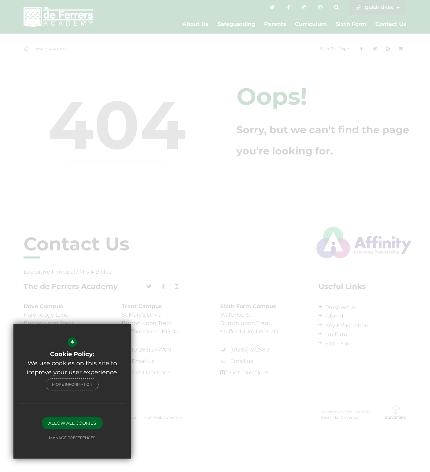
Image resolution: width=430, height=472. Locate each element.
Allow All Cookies (72, 423)
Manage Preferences (72, 437)
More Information (72, 384)
